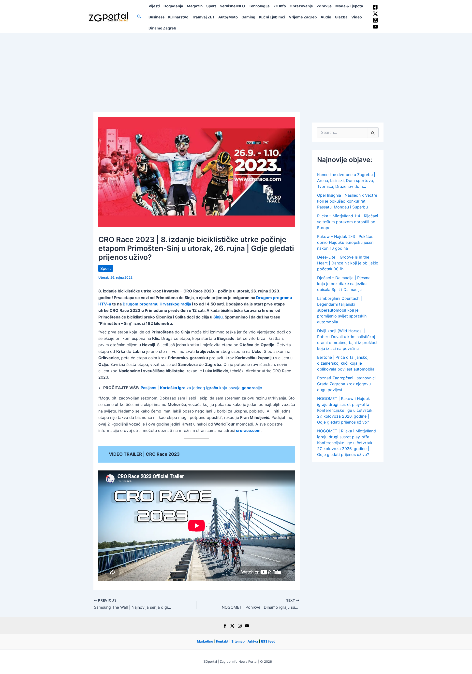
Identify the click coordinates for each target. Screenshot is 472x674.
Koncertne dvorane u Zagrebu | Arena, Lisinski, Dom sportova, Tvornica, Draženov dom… (346, 180)
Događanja (173, 6)
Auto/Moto (228, 17)
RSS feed (268, 641)
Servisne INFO (232, 6)
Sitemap (238, 641)
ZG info (279, 6)
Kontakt (222, 641)
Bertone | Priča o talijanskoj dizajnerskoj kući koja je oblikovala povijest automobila (345, 363)
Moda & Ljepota (349, 6)
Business (156, 17)
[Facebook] (375, 7)
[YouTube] (375, 26)
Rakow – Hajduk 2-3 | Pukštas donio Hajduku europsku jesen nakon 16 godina (345, 242)
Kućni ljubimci (272, 17)
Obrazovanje (301, 6)
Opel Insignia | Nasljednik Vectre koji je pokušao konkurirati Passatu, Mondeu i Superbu (347, 201)
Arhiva (253, 641)
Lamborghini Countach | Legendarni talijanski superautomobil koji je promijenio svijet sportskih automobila (342, 310)
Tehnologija (259, 6)
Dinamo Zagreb (162, 28)
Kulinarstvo (178, 17)
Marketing (205, 641)
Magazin (195, 6)
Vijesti (154, 6)
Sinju (218, 317)
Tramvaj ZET (203, 17)
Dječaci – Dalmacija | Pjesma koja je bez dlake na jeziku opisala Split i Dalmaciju (343, 283)
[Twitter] (375, 13)
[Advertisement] (236, 70)
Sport (211, 6)
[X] (232, 626)
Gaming (248, 17)
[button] (139, 17)
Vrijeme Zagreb (303, 17)
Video (356, 17)
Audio (326, 17)
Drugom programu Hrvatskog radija (157, 304)
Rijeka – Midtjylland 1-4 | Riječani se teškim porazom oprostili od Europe (347, 221)
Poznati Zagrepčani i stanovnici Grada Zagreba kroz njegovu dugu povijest (346, 383)
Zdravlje (324, 6)
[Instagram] (375, 20)
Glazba (341, 17)
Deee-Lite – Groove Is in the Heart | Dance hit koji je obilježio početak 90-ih (347, 263)
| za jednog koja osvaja (201, 387)
